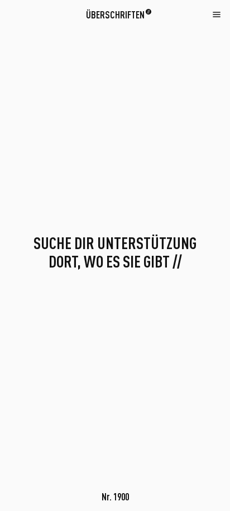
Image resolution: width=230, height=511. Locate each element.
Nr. (115, 496)
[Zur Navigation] (216, 14)
